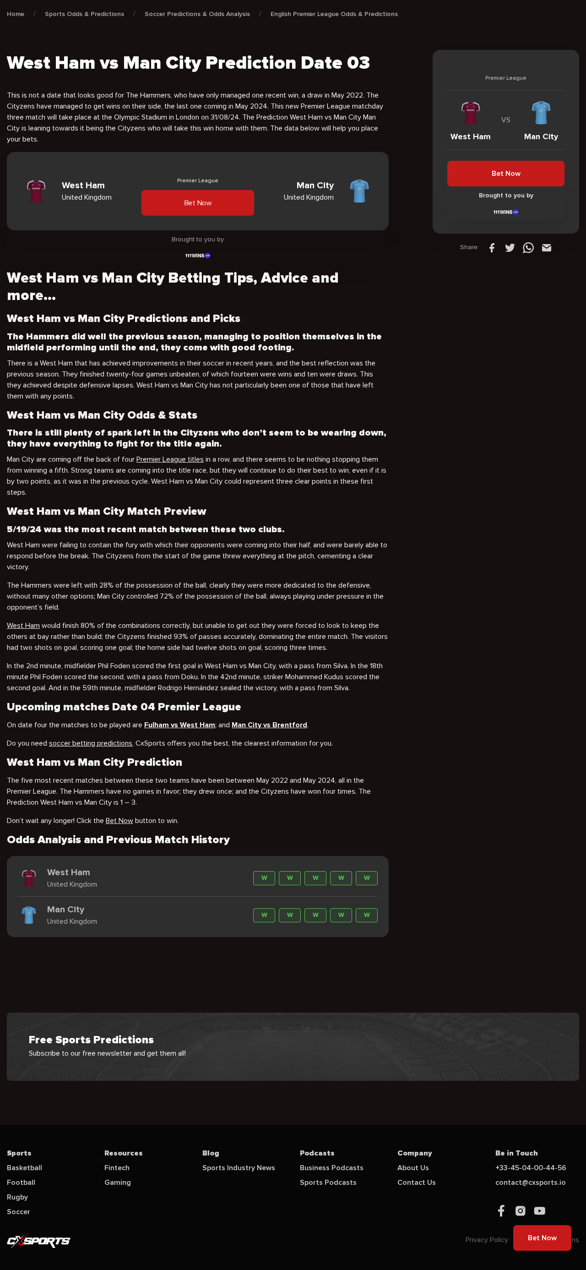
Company (414, 1153)
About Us (413, 1167)
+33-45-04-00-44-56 (530, 1167)
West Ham (23, 625)
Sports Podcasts (328, 1182)
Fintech (117, 1167)
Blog (210, 1153)
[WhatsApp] (528, 247)
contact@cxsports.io (530, 1182)
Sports (19, 1153)
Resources (123, 1153)
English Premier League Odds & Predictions (334, 14)
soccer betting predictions (90, 743)
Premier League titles (170, 459)
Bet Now (198, 202)
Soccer (18, 1211)
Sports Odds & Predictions (84, 14)
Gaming (117, 1182)
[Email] (546, 247)
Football (21, 1182)
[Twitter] (510, 247)
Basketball (24, 1167)
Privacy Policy (487, 1239)
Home (15, 14)
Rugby (17, 1197)
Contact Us (416, 1182)
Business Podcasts (332, 1167)
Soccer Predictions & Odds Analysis (197, 14)
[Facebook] (491, 247)
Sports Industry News (238, 1167)
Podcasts (317, 1153)
